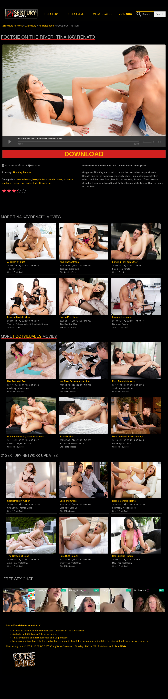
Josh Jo (74, 388)
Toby (18, 269)
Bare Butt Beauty (69, 556)
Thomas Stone (77, 443)
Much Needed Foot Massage (127, 436)
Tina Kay (17, 172)
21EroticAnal (17, 272)
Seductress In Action (18, 500)
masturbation (24, 179)
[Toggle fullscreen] (159, 141)
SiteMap (79, 646)
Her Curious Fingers (123, 556)
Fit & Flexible (66, 436)
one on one (19, 183)
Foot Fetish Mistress (123, 381)
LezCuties (15, 327)
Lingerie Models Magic (19, 317)
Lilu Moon (116, 324)
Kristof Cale (74, 269)
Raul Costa (126, 443)
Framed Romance (121, 317)
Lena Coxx (64, 508)
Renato (27, 172)
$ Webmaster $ (105, 646)
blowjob (36, 179)
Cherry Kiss (65, 388)
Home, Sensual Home (124, 500)
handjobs (6, 183)
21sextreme (76, 14)
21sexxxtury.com (14, 646)
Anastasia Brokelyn (40, 324)
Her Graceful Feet (17, 381)
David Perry (74, 324)
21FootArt (120, 272)
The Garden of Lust (18, 556)
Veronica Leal (13, 443)
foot (44, 179)
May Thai (116, 563)
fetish (51, 179)
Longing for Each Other (124, 261)
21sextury (51, 14)
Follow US (90, 646)
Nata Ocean (117, 269)
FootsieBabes (27, 336)
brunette (68, 179)
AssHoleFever (70, 272)
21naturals (102, 14)
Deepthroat (45, 183)
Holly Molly (117, 508)
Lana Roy (116, 443)
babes (59, 179)
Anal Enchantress (69, 261)
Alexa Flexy (12, 563)
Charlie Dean (24, 388)
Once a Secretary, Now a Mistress (25, 436)
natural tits (32, 183)
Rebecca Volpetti (23, 324)
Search (159, 14)
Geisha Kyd (12, 388)
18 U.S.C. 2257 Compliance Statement (53, 646)
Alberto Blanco (129, 508)
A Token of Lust (16, 261)
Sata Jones (12, 508)
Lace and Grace (68, 500)
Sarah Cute (117, 388)
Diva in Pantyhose (69, 317)
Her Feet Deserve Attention (75, 381)
